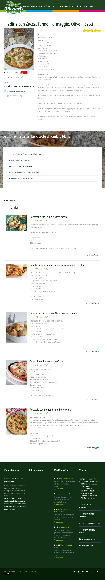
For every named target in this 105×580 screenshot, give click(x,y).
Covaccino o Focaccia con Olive (46, 361)
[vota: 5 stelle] (99, 30)
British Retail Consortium (66, 478)
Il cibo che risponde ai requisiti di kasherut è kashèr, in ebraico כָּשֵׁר (64, 552)
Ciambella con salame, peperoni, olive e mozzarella (57, 265)
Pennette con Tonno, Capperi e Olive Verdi (24, 172)
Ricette (51, 6)
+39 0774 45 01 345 (89, 539)
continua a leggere (92, 255)
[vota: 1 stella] (84, 30)
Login (90, 6)
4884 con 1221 (39, 317)
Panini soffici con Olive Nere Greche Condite (53, 313)
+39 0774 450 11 (88, 514)
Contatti (71, 6)
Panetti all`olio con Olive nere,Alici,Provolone (25, 154)
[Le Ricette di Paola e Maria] (14, 91)
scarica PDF (59, 489)
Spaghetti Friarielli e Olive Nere (20, 166)
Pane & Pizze (15, 73)
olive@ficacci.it (87, 546)
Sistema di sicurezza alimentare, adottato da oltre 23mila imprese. (64, 483)
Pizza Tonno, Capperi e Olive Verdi (21, 178)
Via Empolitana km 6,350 (89, 481)
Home (27, 6)
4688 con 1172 (39, 365)
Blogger (61, 6)
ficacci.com (33, 571)
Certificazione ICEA (64, 527)
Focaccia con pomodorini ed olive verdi (51, 409)
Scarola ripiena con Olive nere (19, 160)
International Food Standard (66, 494)
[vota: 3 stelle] (91, 30)
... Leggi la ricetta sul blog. (13, 96)
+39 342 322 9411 (86, 505)
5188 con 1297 (39, 269)
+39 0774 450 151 (88, 530)
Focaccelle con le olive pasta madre (48, 217)
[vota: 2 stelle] (88, 30)
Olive (35, 6)
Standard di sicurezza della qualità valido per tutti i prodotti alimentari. (63, 499)
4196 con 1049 (39, 413)
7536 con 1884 (39, 220)
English (82, 6)
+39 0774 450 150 (88, 523)
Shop (43, 6)
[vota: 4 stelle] (95, 30)
